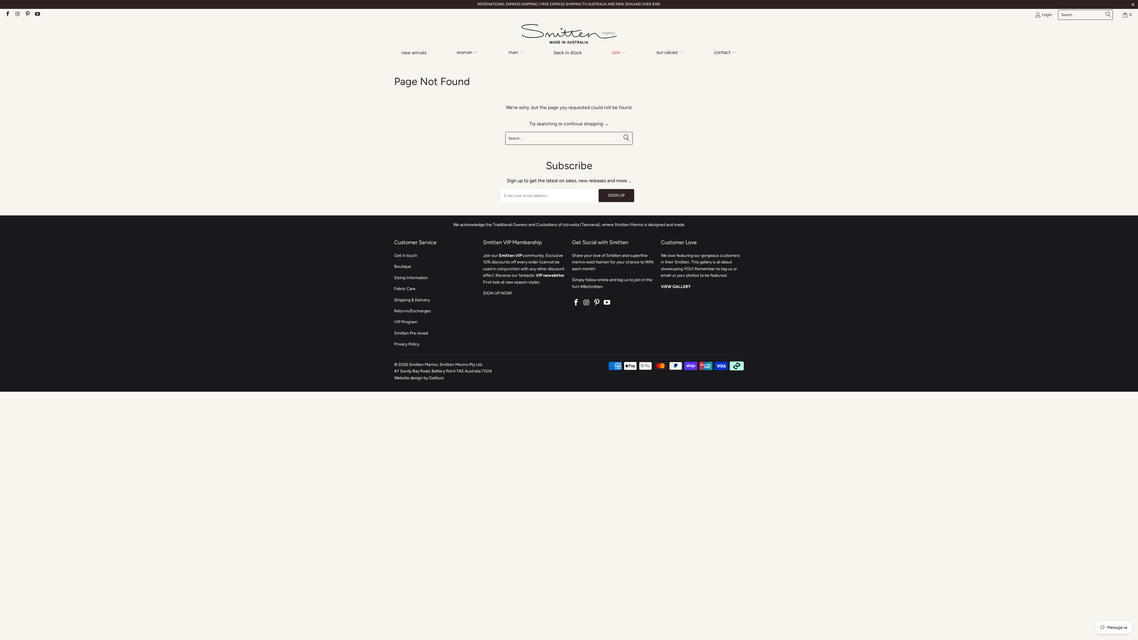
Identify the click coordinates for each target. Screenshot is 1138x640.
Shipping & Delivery (412, 300)
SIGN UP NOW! (497, 293)
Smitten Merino (423, 364)
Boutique (402, 266)
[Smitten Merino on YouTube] (37, 14)
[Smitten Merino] (569, 34)
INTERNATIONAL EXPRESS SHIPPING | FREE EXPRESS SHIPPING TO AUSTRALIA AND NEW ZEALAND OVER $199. (569, 4)
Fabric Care (404, 288)
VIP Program (405, 321)
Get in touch (405, 255)
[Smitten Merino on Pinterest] (27, 14)
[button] (467, 53)
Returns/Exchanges (412, 310)
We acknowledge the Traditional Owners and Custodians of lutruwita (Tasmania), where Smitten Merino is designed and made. (569, 224)
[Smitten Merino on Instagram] (17, 14)
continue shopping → (586, 124)
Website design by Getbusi (419, 377)
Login (1047, 14)
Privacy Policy (406, 344)
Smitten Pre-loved (411, 333)
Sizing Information (411, 277)
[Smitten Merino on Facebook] (7, 14)
